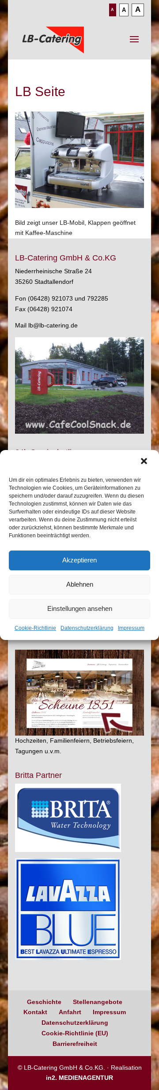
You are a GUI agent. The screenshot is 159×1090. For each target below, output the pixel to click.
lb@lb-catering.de (53, 325)
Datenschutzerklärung (87, 628)
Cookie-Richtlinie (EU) (75, 1033)
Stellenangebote (97, 1001)
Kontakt (35, 1012)
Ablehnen (79, 584)
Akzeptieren (79, 560)
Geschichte (44, 1001)
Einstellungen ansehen (79, 608)
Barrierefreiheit (75, 1043)
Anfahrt (70, 1012)
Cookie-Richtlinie (35, 628)
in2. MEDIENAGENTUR (79, 1077)
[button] (145, 462)
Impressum (131, 628)
